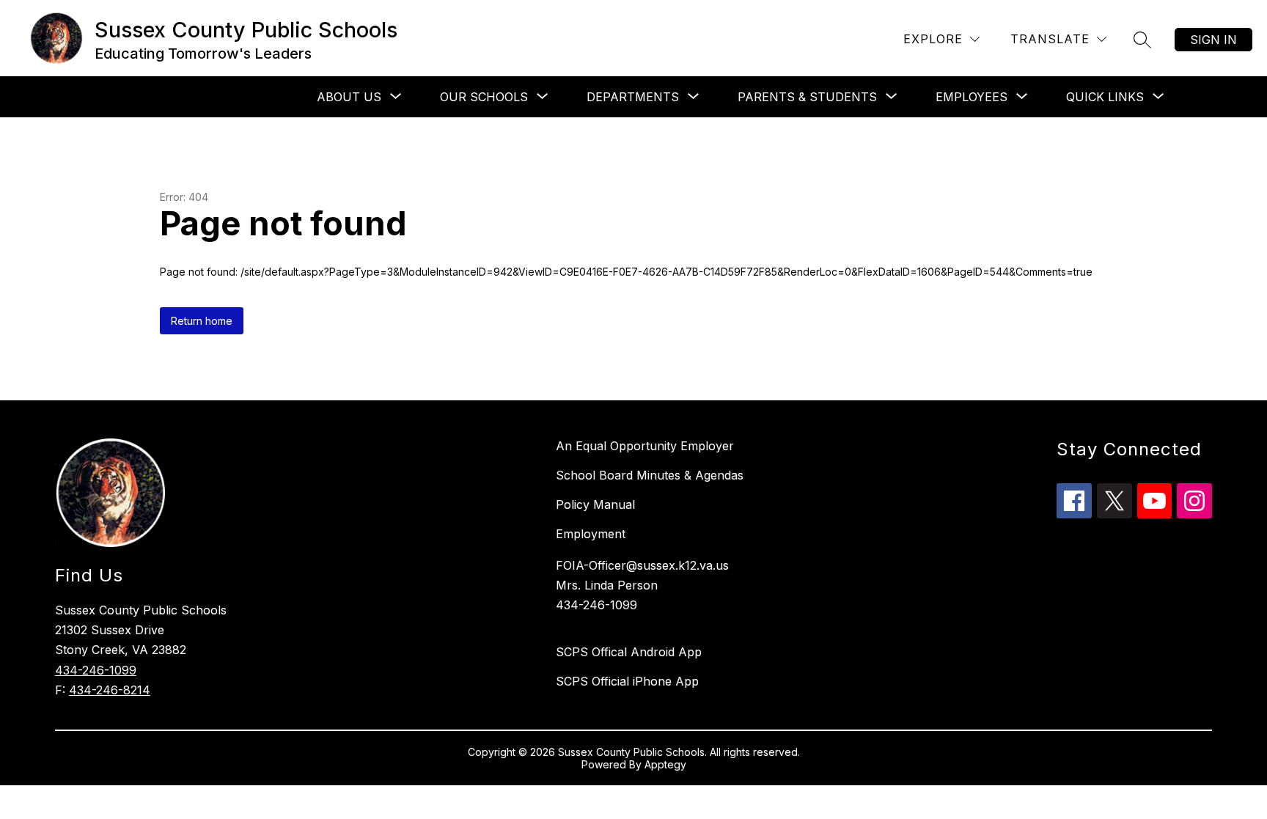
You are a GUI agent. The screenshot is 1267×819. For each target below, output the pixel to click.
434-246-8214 (109, 690)
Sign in (1213, 39)
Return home (201, 321)
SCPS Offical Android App (629, 651)
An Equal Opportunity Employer (645, 445)
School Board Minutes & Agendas (649, 475)
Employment (590, 533)
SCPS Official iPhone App (627, 681)
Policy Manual (595, 504)
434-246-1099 (95, 670)
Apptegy (665, 764)
